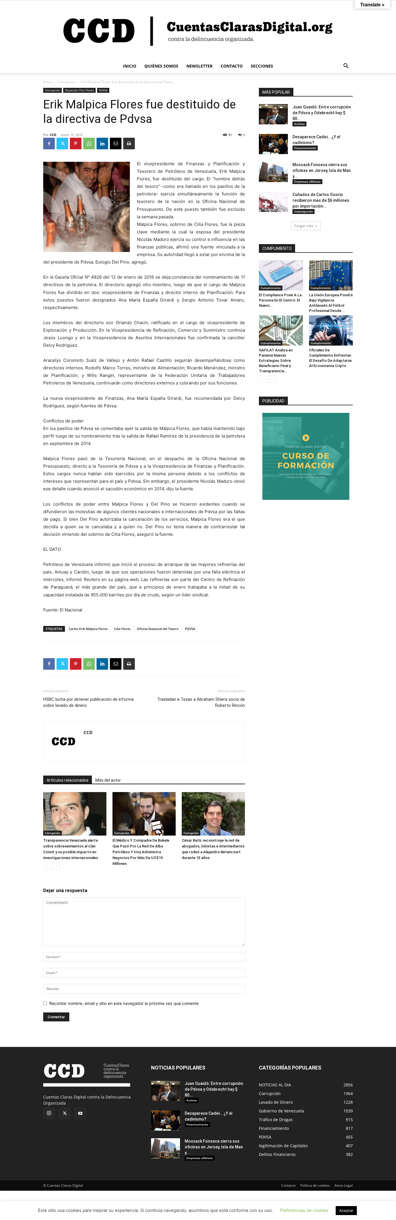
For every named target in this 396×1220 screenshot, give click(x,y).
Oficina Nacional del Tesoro (158, 629)
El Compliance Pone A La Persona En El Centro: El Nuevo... (280, 300)
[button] (346, 66)
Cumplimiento (271, 288)
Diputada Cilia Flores (79, 90)
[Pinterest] (75, 143)
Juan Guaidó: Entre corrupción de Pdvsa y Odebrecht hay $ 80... (322, 113)
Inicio (47, 81)
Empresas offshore (307, 181)
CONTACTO (232, 66)
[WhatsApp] (89, 143)
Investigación (303, 211)
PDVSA (103, 90)
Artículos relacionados (67, 780)
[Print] (129, 143)
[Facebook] (49, 143)
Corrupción (66, 81)
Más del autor (108, 780)
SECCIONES (262, 66)
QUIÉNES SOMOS (161, 66)
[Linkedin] (102, 143)
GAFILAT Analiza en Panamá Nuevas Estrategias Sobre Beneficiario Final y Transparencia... (276, 360)
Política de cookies (315, 1185)
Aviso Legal (344, 1185)
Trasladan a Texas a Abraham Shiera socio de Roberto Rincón (201, 702)
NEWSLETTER (199, 66)
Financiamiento (305, 148)
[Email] (115, 143)
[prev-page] (46, 865)
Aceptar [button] (346, 1210)
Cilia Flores (122, 629)
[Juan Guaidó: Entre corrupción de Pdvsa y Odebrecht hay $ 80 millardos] (273, 114)
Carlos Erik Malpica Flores (88, 629)
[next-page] (56, 865)
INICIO (129, 66)
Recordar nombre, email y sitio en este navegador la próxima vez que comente (124, 1003)
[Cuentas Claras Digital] (198, 30)
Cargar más (303, 225)
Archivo (299, 124)
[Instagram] (49, 1113)
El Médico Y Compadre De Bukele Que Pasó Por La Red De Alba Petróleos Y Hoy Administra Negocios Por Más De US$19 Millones (140, 852)
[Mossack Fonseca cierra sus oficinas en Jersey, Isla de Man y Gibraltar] (273, 172)
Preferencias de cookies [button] (304, 1210)
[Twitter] (62, 143)
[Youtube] (80, 1113)
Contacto (288, 1185)
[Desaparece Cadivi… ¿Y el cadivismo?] (273, 144)
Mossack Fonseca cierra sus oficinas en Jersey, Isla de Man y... (322, 170)
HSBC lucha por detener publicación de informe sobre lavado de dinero (88, 702)
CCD (53, 134)
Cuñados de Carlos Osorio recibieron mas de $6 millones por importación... (321, 200)
